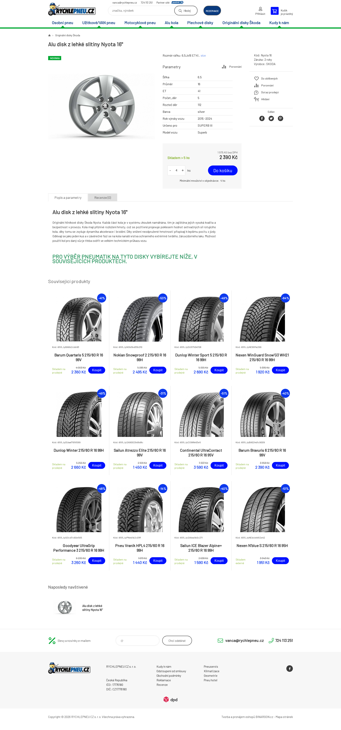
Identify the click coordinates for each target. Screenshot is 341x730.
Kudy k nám (279, 22)
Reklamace (163, 680)
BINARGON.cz (264, 717)
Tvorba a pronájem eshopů (238, 717)
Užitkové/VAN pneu (98, 22)
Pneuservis (211, 666)
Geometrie (210, 675)
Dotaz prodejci (270, 92)
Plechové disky (200, 22)
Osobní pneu (62, 22)
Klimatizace (211, 671)
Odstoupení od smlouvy (171, 671)
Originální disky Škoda (241, 22)
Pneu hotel (210, 680)
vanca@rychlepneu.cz (124, 2)
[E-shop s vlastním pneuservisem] (49, 35)
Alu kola (171, 22)
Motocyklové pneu (140, 22)
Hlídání (265, 99)
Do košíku (222, 170)
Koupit (96, 370)
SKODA (270, 64)
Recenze (162, 684)
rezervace (212, 10)
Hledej (187, 10)
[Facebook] (289, 668)
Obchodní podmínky (168, 675)
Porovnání (235, 66)
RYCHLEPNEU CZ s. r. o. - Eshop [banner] (72, 9)
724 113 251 (147, 2)
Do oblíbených (269, 78)
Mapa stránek (284, 717)
